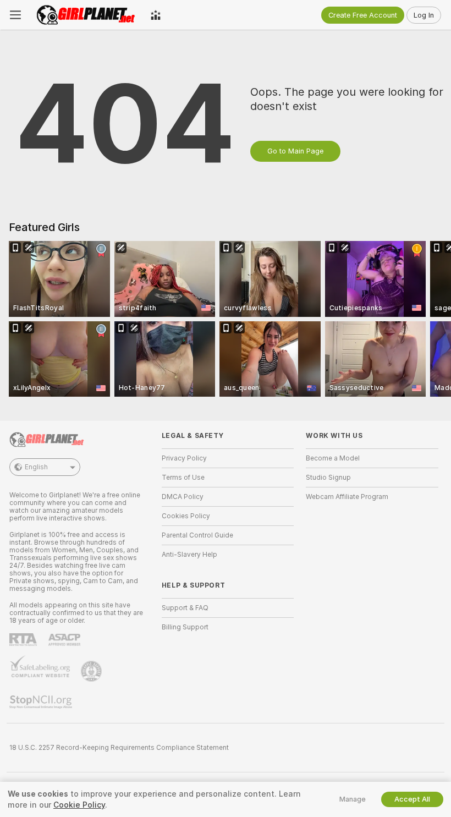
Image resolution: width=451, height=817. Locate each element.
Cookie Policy (79, 804)
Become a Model (333, 458)
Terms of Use (183, 477)
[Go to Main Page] (86, 15)
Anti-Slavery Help (189, 554)
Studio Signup (328, 477)
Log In (424, 15)
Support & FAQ (185, 608)
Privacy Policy (184, 458)
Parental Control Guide (197, 535)
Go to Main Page (295, 151)
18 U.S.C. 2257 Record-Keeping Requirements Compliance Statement (119, 748)
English (36, 467)
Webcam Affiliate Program (347, 497)
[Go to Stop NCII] (41, 702)
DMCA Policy (183, 497)
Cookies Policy (186, 516)
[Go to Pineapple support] (92, 671)
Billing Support (185, 627)
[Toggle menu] (15, 15)
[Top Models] (155, 15)
